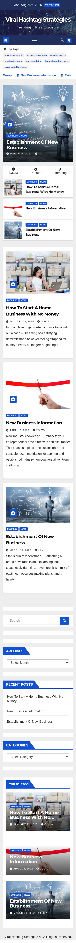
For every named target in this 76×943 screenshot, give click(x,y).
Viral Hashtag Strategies (38, 19)
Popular (36, 173)
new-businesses (13, 61)
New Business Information (46, 208)
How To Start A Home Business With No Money (34, 817)
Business (13, 136)
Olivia (45, 321)
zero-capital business (15, 67)
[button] (62, 40)
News (24, 136)
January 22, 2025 (22, 321)
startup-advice (33, 61)
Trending (60, 173)
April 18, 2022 (20, 430)
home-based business (57, 61)
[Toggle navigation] (34, 40)
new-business (58, 55)
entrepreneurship (13, 55)
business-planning (37, 55)
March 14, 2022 (21, 153)
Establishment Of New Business (32, 145)
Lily (41, 153)
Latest (13, 172)
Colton (41, 430)
